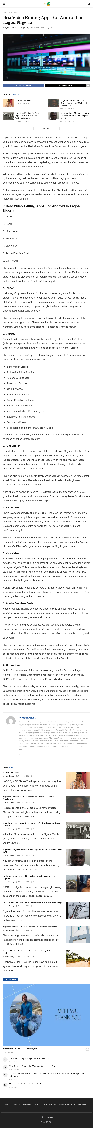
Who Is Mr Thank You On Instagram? (21, 1048)
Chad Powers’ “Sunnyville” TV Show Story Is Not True (32, 1066)
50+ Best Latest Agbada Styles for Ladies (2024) (29, 1058)
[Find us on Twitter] (44, 1122)
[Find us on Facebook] (41, 1122)
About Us (8, 1104)
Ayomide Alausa (11, 28)
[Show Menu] (4, 3)
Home (5, 12)
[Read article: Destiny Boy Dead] (8, 103)
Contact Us (27, 1104)
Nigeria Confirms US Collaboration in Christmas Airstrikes (30, 927)
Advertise (17, 1104)
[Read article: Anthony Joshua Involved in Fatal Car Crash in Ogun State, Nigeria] (78, 883)
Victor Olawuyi (9, 776)
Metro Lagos (13, 12)
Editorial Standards (49, 1104)
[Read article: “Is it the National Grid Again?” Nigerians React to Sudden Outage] (78, 910)
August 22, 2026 (27, 28)
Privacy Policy (70, 1104)
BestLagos (49, 1117)
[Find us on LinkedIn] (47, 1122)
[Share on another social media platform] (88, 85)
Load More (46, 129)
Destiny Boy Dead (23, 100)
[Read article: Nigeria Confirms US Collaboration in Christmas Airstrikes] (78, 934)
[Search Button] (89, 3)
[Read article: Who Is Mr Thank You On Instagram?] (46, 1015)
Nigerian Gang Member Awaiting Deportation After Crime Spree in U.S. (75, 115)
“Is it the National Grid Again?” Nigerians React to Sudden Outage (32, 903)
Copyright (37, 1104)
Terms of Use (82, 1104)
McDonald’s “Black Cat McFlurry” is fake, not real (30, 1084)
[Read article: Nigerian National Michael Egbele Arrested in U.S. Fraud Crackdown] (53, 103)
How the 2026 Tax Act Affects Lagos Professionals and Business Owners (28, 115)
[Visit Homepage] (46, 3)
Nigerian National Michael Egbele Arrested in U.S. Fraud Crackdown (73, 103)
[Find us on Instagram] (50, 1122)
